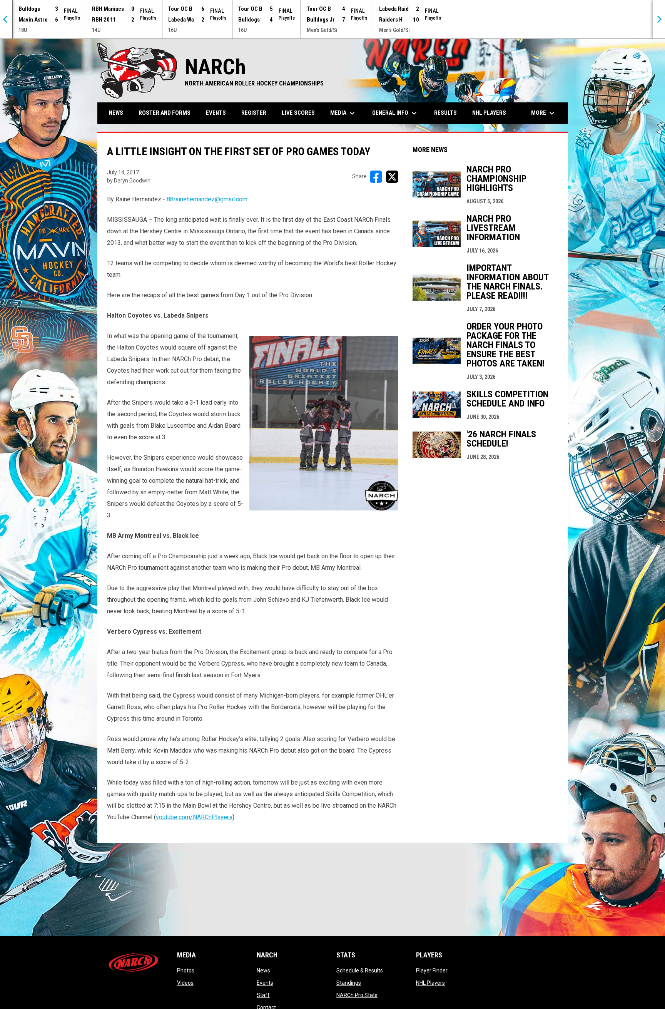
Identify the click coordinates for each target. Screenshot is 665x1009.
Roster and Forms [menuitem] (164, 112)
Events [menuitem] (216, 112)
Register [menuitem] (253, 112)
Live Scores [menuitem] (298, 112)
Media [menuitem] (343, 113)
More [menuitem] (543, 113)
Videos (185, 983)
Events (265, 983)
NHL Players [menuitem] (489, 112)
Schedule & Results (359, 970)
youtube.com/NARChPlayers (194, 817)
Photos (185, 970)
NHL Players (430, 983)
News (263, 970)
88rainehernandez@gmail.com (207, 199)
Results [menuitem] (445, 112)
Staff (263, 995)
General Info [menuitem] (395, 113)
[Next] (659, 19)
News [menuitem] (116, 112)
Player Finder (432, 970)
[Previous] (6, 19)
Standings (348, 983)
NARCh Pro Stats (357, 995)
